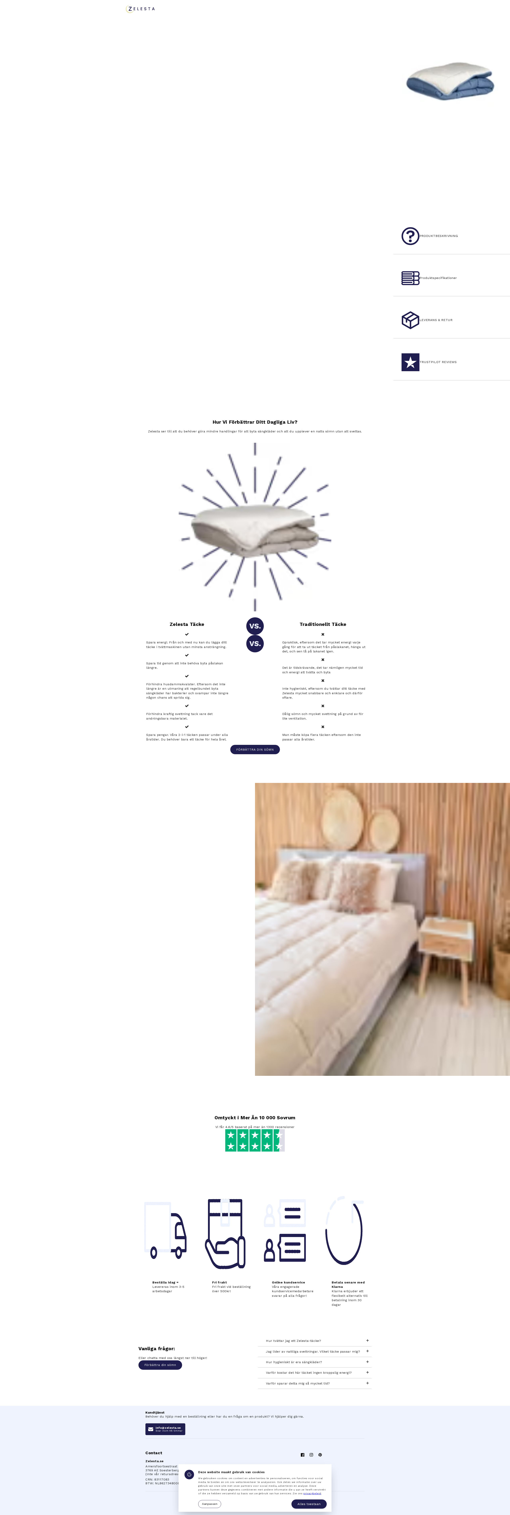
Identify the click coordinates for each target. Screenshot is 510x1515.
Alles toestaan (309, 1504)
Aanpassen (209, 1503)
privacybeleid (312, 1493)
